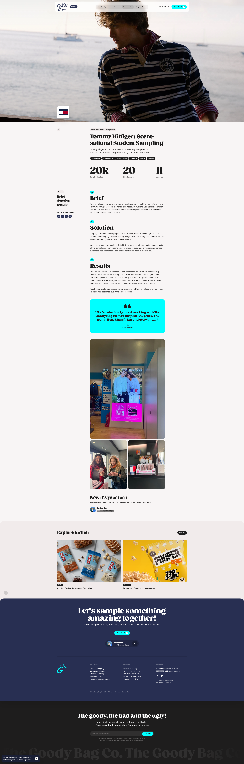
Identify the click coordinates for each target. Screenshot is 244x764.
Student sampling (97, 674)
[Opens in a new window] (94, 511)
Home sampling (96, 676)
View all (182, 533)
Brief (61, 197)
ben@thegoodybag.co (105, 510)
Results (62, 205)
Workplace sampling (98, 671)
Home (93, 129)
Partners (117, 7)
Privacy (110, 692)
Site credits (125, 692)
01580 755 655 (164, 7)
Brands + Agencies (104, 7)
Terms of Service (135, 740)
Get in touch (178, 7)
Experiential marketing (131, 671)
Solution (63, 201)
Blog (137, 7)
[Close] (36, 758)
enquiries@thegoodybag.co (167, 668)
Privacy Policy (128, 738)
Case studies (127, 7)
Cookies (117, 692)
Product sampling (130, 668)
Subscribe (147, 734)
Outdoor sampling (97, 668)
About (144, 7)
